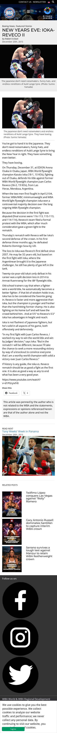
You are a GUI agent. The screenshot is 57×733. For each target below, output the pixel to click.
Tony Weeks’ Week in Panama (20, 431)
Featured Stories (24, 26)
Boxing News (8, 26)
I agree (13, 729)
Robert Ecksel (11, 38)
